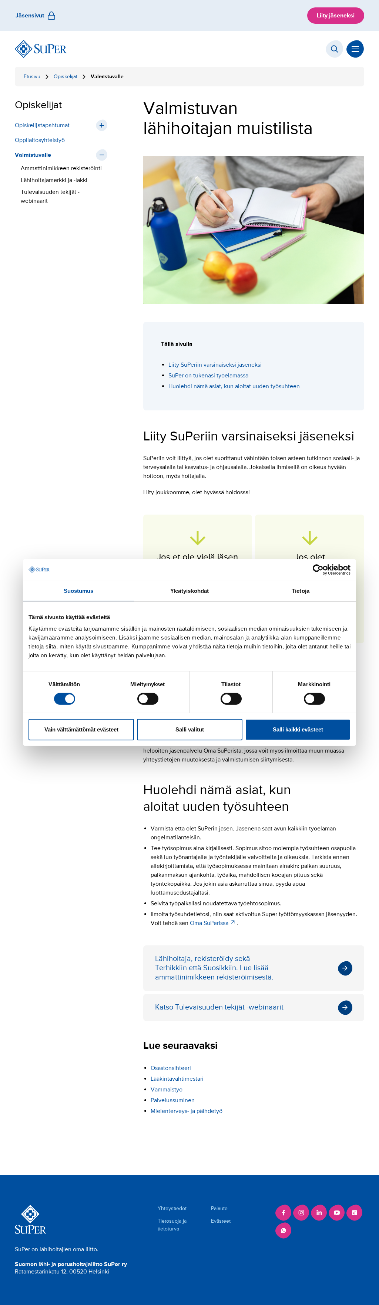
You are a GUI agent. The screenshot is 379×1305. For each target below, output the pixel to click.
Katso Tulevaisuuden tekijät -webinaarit (253, 1007)
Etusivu (32, 76)
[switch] (147, 699)
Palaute (219, 1208)
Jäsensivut (30, 15)
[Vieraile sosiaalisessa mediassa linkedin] (319, 1212)
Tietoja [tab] (300, 591)
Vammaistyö (166, 1089)
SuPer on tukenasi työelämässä (209, 375)
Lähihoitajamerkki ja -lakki (54, 180)
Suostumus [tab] (79, 591)
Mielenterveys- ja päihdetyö (186, 1111)
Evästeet (221, 1221)
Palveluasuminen (173, 1100)
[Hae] (334, 49)
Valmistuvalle (33, 155)
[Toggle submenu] (102, 125)
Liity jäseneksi (336, 15)
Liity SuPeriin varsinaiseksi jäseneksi (215, 365)
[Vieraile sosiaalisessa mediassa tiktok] (354, 1212)
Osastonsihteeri (171, 1068)
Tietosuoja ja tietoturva (172, 1225)
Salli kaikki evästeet (298, 729)
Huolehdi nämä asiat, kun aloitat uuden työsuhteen (234, 386)
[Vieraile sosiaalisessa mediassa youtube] (336, 1212)
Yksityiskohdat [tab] (189, 591)
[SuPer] (41, 49)
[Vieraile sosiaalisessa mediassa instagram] (301, 1212)
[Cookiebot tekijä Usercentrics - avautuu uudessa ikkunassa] (318, 569)
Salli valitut (189, 729)
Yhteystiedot (172, 1208)
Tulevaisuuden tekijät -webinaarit (50, 196)
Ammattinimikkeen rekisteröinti (62, 168)
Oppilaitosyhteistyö (40, 140)
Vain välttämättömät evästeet (81, 729)
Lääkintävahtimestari (177, 1079)
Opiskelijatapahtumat (42, 125)
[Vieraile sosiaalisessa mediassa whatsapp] (283, 1230)
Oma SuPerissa (209, 923)
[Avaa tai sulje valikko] (355, 49)
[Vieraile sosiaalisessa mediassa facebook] (283, 1212)
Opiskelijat (65, 76)
